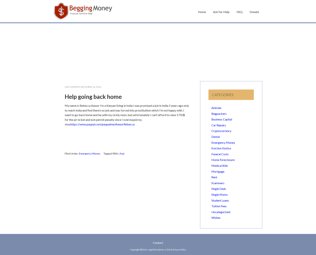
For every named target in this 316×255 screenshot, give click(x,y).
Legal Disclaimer (156, 249)
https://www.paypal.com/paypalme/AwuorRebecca (102, 124)
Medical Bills (219, 165)
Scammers (217, 183)
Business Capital (221, 119)
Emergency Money (89, 153)
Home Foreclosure (223, 159)
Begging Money (83, 11)
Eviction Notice (221, 148)
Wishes (216, 217)
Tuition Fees (219, 206)
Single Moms (219, 194)
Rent (214, 177)
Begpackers (219, 113)
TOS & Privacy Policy (176, 249)
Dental (215, 136)
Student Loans (220, 200)
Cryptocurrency (221, 131)
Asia (121, 153)
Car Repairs (218, 125)
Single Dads (218, 188)
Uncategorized (220, 212)
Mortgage (217, 171)
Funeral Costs (220, 154)
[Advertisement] (158, 50)
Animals (216, 107)
